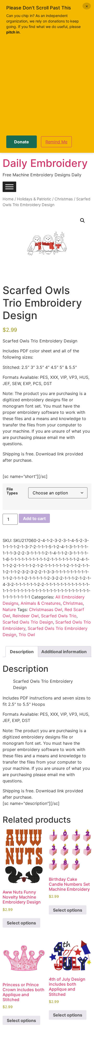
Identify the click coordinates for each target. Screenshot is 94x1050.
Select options (21, 922)
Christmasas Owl (45, 609)
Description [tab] (22, 651)
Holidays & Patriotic (34, 199)
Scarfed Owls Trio (59, 615)
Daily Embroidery (45, 163)
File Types (12, 491)
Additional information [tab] (64, 651)
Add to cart (34, 518)
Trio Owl (27, 634)
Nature (9, 609)
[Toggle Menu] (9, 186)
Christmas (64, 199)
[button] (82, 220)
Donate (21, 141)
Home (8, 199)
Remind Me (56, 141)
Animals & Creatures (41, 603)
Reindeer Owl (26, 615)
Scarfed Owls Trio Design (28, 622)
